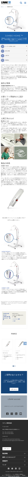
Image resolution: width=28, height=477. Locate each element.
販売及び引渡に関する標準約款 (13, 476)
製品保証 (23, 475)
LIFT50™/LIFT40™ (6, 251)
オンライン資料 (16, 319)
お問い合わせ (14, 389)
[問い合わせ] (25, 343)
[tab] (14, 46)
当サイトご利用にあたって (6, 475)
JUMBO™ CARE (5, 288)
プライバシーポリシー (17, 475)
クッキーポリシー (8, 474)
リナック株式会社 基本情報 (18, 474)
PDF (14, 321)
